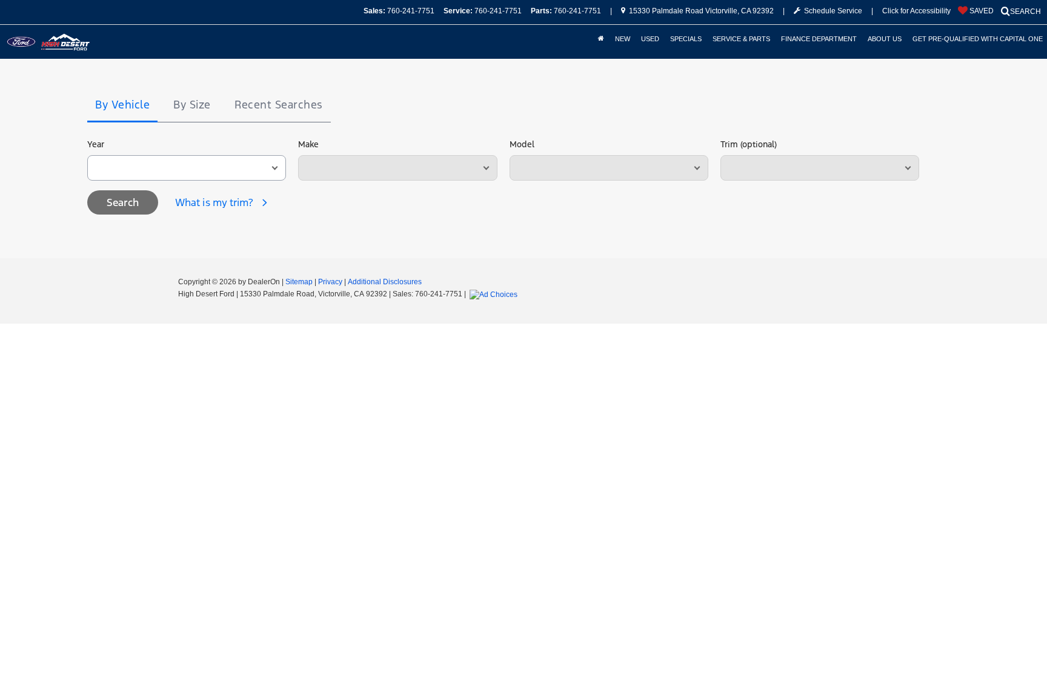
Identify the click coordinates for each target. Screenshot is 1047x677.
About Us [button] (885, 38)
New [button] (622, 38)
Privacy (330, 282)
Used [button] (650, 38)
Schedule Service (831, 11)
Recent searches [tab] (278, 105)
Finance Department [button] (819, 38)
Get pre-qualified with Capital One (977, 38)
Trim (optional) (748, 144)
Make (308, 144)
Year (95, 144)
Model (522, 144)
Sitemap (299, 282)
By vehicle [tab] (122, 105)
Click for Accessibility (916, 11)
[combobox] (186, 168)
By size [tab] (192, 105)
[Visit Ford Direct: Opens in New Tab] (495, 294)
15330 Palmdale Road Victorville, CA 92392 (700, 11)
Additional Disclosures (385, 282)
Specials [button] (686, 38)
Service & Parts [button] (741, 38)
